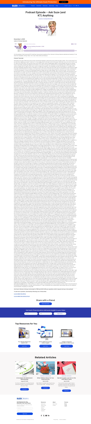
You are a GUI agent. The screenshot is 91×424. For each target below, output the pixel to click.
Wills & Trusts (43, 405)
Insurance (41, 18)
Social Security (48, 375)
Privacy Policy (55, 419)
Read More (24, 389)
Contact (54, 405)
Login (65, 405)
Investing (45, 18)
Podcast (66, 402)
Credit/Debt (43, 409)
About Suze (55, 403)
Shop (65, 404)
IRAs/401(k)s (64, 375)
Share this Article (45, 303)
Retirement (50, 18)
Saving (42, 408)
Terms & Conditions (62, 419)
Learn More (63, 1)
